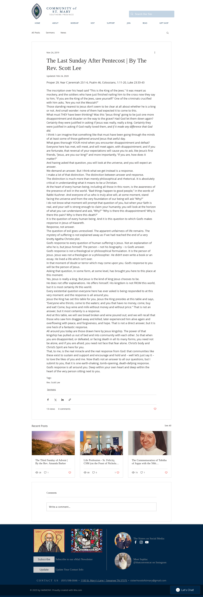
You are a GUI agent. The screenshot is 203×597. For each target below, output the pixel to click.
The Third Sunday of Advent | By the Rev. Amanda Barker (51, 462)
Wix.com (78, 590)
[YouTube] (147, 542)
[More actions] (154, 52)
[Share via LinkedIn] (62, 399)
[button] (93, 23)
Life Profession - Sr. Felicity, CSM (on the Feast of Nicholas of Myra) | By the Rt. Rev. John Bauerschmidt (101, 462)
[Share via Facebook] (48, 399)
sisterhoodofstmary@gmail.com (148, 580)
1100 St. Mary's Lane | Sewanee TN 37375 (104, 580)
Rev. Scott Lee (53, 382)
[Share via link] (69, 399)
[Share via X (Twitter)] (55, 399)
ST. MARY (61, 11)
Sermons (50, 32)
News (63, 32)
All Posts (36, 32)
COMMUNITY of (62, 8)
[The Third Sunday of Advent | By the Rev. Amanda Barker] (53, 443)
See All (168, 425)
